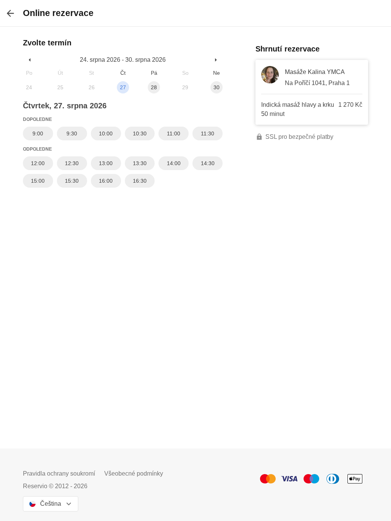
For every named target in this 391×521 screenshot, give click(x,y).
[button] (30, 59)
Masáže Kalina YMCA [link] (315, 72)
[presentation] (10, 13)
